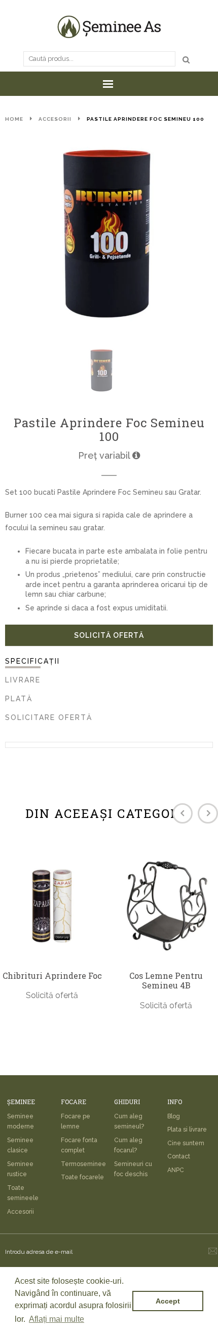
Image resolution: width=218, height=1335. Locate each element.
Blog (173, 1116)
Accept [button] (168, 1301)
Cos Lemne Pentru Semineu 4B (166, 980)
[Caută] (186, 59)
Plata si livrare (187, 1129)
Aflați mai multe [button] (56, 1319)
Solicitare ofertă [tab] (48, 717)
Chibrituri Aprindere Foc (52, 976)
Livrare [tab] (23, 680)
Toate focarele (82, 1177)
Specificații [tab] (32, 661)
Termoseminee (83, 1164)
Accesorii (55, 119)
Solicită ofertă (109, 635)
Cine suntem (185, 1143)
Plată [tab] (18, 699)
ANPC (175, 1170)
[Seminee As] (109, 26)
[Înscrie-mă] (212, 1251)
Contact (178, 1156)
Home (14, 119)
